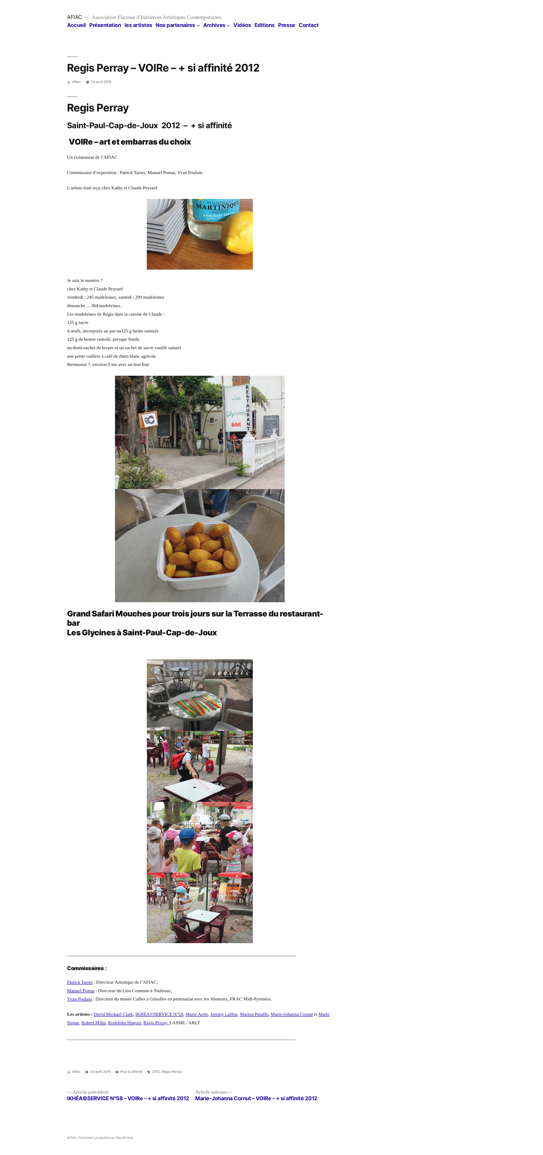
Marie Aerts (197, 1014)
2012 (156, 1072)
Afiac (76, 82)
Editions (265, 25)
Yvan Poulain (79, 999)
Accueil (76, 25)
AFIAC (74, 17)
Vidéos (242, 25)
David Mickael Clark (113, 1014)
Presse (286, 25)
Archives (214, 25)
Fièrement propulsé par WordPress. (106, 1138)
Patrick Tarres (80, 982)
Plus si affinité (131, 1072)
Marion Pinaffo (254, 1014)
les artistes (138, 25)
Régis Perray (172, 1072)
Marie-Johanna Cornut (292, 1014)
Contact (309, 25)
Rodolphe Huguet (124, 1023)
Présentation (105, 25)
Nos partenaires (175, 25)
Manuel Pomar (81, 991)
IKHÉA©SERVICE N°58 (159, 1014)
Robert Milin (93, 1023)
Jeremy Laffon (224, 1014)
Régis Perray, (156, 1023)
